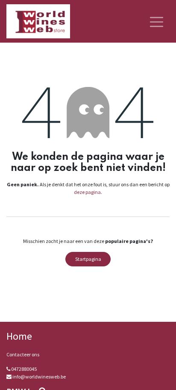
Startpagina (88, 259)
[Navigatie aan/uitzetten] (157, 21)
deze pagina (87, 192)
